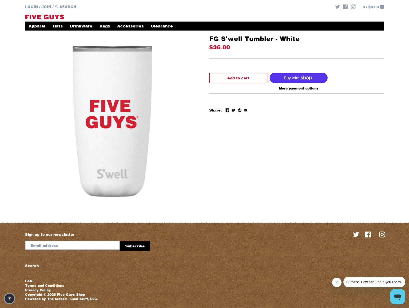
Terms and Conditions (44, 285)
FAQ (29, 281)
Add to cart (238, 78)
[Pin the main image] (239, 109)
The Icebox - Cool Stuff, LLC (72, 299)
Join (46, 6)
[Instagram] (353, 6)
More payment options (299, 88)
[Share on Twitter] (233, 109)
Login (31, 6)
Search (32, 265)
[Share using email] (246, 109)
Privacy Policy (38, 290)
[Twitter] (337, 6)
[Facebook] (345, 6)
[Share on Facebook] (227, 109)
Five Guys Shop (71, 294)
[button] (9, 298)
